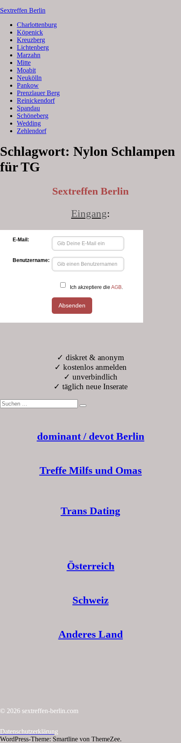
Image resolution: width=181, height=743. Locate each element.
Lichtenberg (33, 47)
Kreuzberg (31, 39)
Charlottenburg (37, 24)
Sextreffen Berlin (22, 10)
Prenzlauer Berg (38, 92)
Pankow (28, 85)
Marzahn (28, 55)
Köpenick (30, 32)
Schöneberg (32, 115)
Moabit (26, 70)
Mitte (24, 62)
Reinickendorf (36, 100)
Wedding (29, 123)
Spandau (28, 108)
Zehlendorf (31, 130)
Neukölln (29, 77)
